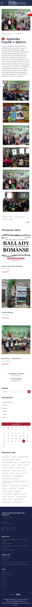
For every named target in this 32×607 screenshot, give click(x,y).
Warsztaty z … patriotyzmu (11, 358)
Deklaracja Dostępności (9, 599)
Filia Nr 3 (5, 411)
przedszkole (21, 488)
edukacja (22, 462)
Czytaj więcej (5, 271)
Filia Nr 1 (4, 405)
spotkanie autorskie (7, 219)
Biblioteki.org (5, 559)
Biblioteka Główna (6, 35)
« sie (3, 446)
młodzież (4, 485)
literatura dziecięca (20, 217)
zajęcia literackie (6, 502)
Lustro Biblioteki (6, 557)
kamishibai (5, 473)
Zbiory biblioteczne (7, 543)
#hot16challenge (7, 312)
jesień (23, 470)
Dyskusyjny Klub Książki (8, 550)
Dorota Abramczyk (20, 33)
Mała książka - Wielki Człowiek (10, 478)
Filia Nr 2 (5, 408)
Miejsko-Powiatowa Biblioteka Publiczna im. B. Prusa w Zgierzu (15, 482)
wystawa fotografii (21, 496)
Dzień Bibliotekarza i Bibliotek (10, 462)
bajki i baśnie (5, 457)
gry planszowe (6, 470)
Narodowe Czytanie (14, 485)
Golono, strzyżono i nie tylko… (12, 266)
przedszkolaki (12, 488)
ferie (28, 462)
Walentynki (17, 494)
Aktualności (5, 572)
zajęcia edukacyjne (19, 499)
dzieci (17, 459)
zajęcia (10, 499)
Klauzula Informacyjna (20, 601)
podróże (4, 488)
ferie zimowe (5, 465)
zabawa (4, 499)
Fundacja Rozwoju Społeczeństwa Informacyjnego (15, 564)
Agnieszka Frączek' (7, 217)
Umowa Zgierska (7, 494)
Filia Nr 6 (5, 417)
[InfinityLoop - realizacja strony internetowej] (18, 594)
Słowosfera (18, 491)
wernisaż (24, 494)
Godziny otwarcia (20, 467)
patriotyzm (25, 485)
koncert (12, 473)
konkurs (18, 473)
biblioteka (13, 457)
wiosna (4, 496)
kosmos (24, 473)
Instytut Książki (16, 470)
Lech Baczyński (6, 476)
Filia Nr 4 (5, 414)
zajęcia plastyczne (18, 502)
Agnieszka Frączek (19, 48)
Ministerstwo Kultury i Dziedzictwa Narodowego (14, 562)
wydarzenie (11, 496)
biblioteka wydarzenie (8, 459)
